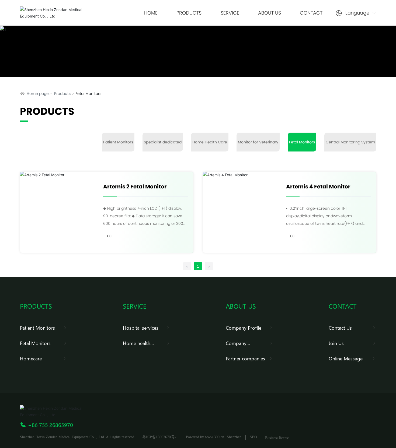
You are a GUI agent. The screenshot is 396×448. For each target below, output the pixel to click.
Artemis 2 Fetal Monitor (135, 186)
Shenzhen (234, 437)
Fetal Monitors (302, 142)
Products (62, 93)
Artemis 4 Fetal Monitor (318, 186)
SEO (253, 437)
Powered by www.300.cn (205, 437)
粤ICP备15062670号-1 (160, 437)
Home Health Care (209, 142)
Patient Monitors (118, 142)
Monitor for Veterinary (258, 142)
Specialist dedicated (163, 142)
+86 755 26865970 (50, 424)
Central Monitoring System (350, 142)
